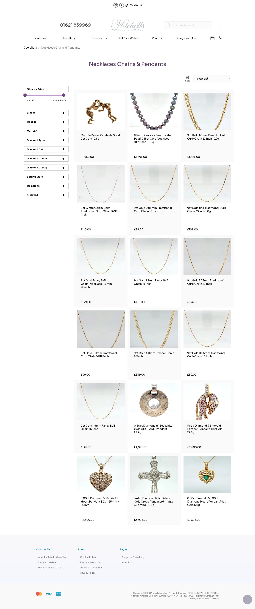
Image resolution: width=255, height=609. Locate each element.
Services (96, 38)
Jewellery (68, 38)
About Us (127, 562)
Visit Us (157, 38)
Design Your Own (186, 38)
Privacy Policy (87, 572)
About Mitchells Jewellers (52, 557)
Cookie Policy (88, 557)
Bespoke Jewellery (133, 557)
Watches (40, 38)
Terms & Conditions (91, 567)
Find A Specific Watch (50, 567)
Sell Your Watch (128, 38)
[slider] (25, 95)
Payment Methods (90, 562)
